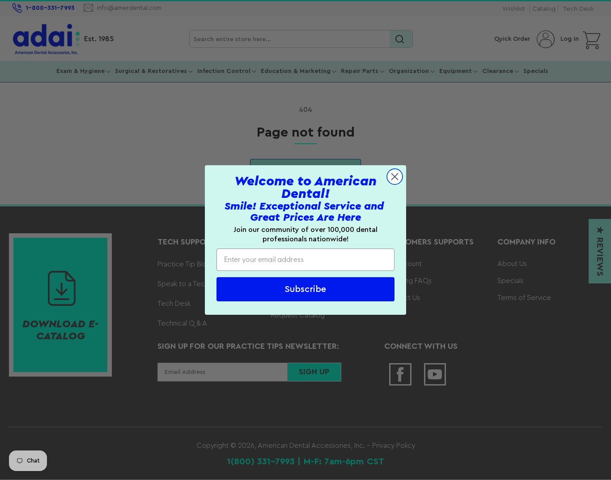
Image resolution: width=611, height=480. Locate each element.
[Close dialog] (395, 176)
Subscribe (305, 289)
